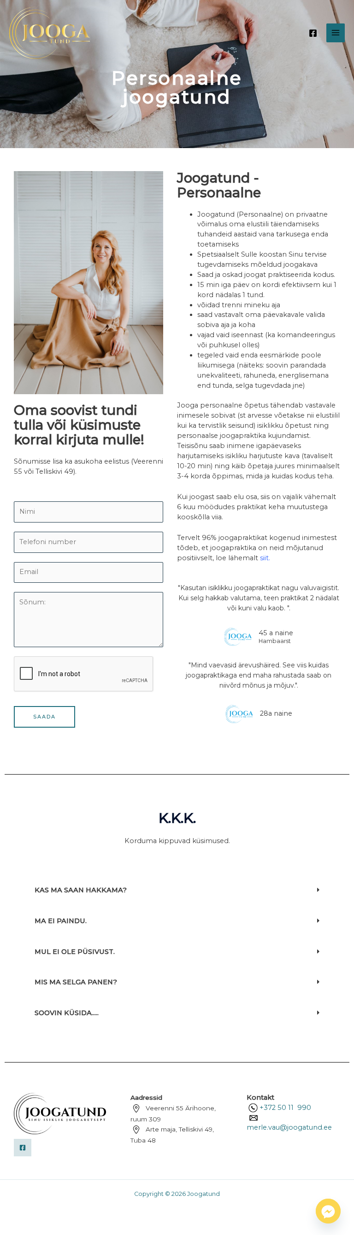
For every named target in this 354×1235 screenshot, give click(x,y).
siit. (265, 558)
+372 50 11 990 (285, 1107)
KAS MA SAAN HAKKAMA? (81, 890)
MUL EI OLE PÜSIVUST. (75, 952)
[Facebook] (313, 33)
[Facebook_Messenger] (328, 1211)
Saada (44, 716)
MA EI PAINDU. (61, 921)
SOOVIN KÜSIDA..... (67, 1013)
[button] (177, 890)
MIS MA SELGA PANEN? (76, 982)
